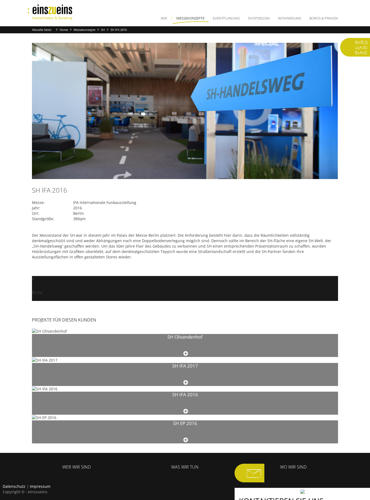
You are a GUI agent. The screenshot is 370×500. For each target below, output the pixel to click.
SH (103, 30)
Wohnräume (289, 18)
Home (64, 30)
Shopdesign (259, 18)
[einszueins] (50, 12)
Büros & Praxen (323, 18)
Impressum (40, 486)
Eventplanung (226, 18)
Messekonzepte (190, 18)
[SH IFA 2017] (185, 382)
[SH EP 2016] (185, 440)
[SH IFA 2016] (185, 411)
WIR (164, 18)
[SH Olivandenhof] (185, 353)
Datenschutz (14, 486)
